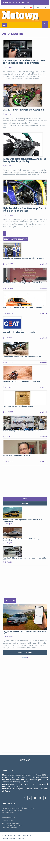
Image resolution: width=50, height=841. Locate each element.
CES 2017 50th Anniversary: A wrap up (23, 109)
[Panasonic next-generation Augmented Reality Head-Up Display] (23, 144)
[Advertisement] (25, 480)
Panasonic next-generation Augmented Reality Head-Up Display (24, 160)
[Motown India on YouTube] (31, 7)
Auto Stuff (9, 600)
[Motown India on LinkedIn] (45, 7)
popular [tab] (25, 503)
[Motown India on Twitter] (25, 7)
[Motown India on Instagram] (38, 7)
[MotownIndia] (25, 16)
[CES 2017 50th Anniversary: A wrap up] (23, 95)
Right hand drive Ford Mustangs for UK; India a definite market (25, 209)
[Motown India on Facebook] (18, 7)
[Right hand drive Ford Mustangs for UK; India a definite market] (25, 192)
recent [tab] (25, 499)
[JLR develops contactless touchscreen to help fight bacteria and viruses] (18, 49)
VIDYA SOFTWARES (19, 838)
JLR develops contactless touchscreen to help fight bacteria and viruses (24, 61)
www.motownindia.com (12, 786)
